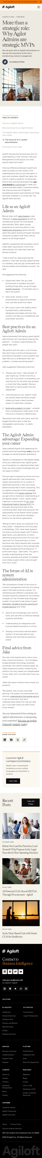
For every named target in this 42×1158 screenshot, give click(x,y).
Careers (5, 1078)
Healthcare (6, 1012)
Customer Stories (8, 1107)
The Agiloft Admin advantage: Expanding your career (20, 133)
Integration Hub (29, 1055)
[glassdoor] (15, 971)
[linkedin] (4, 971)
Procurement (28, 1012)
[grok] (20, 988)
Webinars (26, 1074)
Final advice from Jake (12, 147)
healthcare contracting (12, 230)
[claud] (10, 988)
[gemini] (15, 988)
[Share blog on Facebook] (11, 739)
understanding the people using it (24, 696)
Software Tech (7, 1019)
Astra (25, 1058)
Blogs (25, 1078)
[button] (39, 7)
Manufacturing (7, 1027)
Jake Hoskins (24, 216)
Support (5, 1062)
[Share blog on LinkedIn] (4, 739)
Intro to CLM (27, 1085)
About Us (5, 1074)
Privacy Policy (15, 1124)
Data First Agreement (31, 1062)
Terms (4, 1124)
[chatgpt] (4, 988)
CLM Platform (28, 1051)
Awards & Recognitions (7, 1087)
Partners (5, 1082)
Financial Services (9, 1016)
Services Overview (9, 1051)
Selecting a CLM (29, 1089)
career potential (25, 493)
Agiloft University (13, 289)
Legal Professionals (30, 1016)
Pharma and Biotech (9, 1023)
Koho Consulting (20, 219)
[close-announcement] (40, 1)
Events (25, 1082)
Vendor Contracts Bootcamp (29, 1094)
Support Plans (7, 1058)
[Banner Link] (21, 2)
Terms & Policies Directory (12, 1128)
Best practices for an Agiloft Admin (18, 128)
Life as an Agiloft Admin (13, 123)
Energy (4, 1030)
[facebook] (10, 971)
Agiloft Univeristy (8, 1115)
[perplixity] (26, 988)
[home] (10, 7)
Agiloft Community (9, 1111)
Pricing (4, 1095)
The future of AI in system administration (16, 141)
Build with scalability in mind (18, 408)
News (4, 1091)
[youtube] (20, 971)
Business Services (9, 1034)
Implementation (8, 1055)
